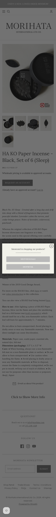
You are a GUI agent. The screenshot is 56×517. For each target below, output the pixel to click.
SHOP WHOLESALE (28, 259)
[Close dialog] (51, 246)
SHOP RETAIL (28, 267)
